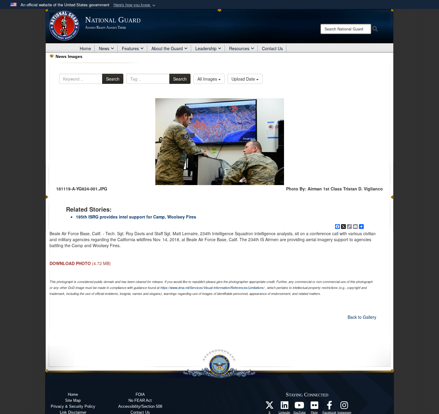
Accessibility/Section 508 (140, 406)
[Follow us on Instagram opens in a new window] (344, 406)
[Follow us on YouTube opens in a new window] (299, 406)
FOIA (140, 394)
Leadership (206, 48)
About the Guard (167, 48)
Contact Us (272, 48)
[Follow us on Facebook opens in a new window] (329, 406)
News (104, 48)
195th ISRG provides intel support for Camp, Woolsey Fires (136, 217)
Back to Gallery (362, 317)
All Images (207, 79)
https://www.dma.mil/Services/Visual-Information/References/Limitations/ (212, 287)
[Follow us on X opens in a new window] (269, 406)
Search (112, 79)
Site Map (73, 400)
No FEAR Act (140, 400)
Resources (239, 48)
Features (130, 48)
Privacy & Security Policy (73, 406)
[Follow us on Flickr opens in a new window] (314, 406)
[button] (134, 5)
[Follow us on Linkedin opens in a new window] (284, 406)
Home (85, 48)
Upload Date (243, 79)
